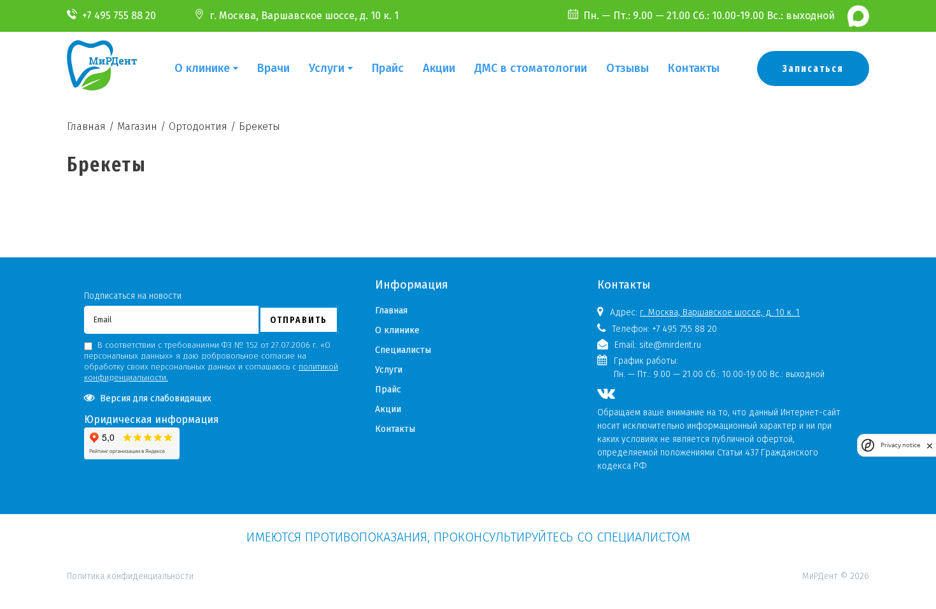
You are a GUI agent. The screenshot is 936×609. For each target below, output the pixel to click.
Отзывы (627, 68)
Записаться (813, 68)
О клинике (202, 68)
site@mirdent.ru (670, 345)
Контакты (694, 68)
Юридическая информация (151, 419)
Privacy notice (900, 444)
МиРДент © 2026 (835, 576)
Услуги (326, 68)
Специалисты (403, 350)
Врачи (273, 68)
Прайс (388, 68)
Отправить (298, 320)
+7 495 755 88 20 (119, 16)
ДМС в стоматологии (530, 68)
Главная (391, 310)
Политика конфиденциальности (130, 520)
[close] (929, 445)
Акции (439, 68)
